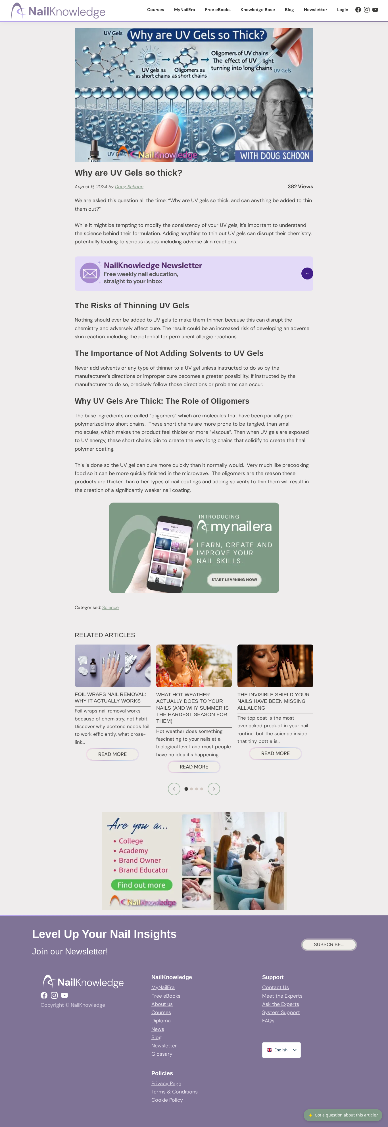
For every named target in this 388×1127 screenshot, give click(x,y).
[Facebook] (358, 10)
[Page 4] (201, 789)
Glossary (161, 1054)
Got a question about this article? (343, 1115)
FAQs (268, 1020)
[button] (194, 273)
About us (162, 1004)
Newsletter (164, 1045)
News (157, 1029)
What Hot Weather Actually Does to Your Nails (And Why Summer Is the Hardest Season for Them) (192, 708)
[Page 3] (196, 789)
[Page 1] (186, 789)
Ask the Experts (280, 1004)
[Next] (214, 789)
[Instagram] (366, 10)
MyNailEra (163, 987)
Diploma (161, 1020)
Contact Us (275, 987)
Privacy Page (166, 1083)
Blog (156, 1037)
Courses (161, 1012)
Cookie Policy (167, 1100)
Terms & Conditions (174, 1091)
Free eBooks (165, 996)
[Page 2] (191, 789)
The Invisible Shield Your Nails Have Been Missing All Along (273, 701)
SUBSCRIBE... (329, 944)
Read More (118, 755)
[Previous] (174, 789)
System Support (281, 1012)
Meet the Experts (282, 996)
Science (110, 607)
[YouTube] (375, 10)
